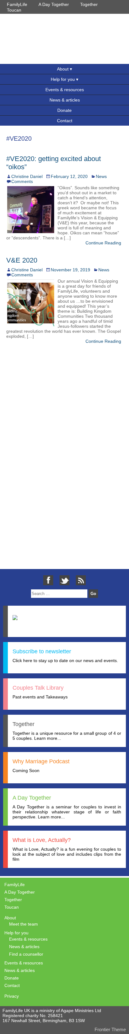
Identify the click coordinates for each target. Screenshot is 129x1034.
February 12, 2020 (69, 176)
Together (89, 4)
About (63, 68)
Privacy (11, 996)
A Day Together (54, 4)
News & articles (64, 99)
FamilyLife (17, 4)
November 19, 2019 (70, 269)
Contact (64, 120)
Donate (64, 110)
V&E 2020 (21, 260)
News (101, 176)
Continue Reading (103, 242)
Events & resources (64, 89)
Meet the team (23, 924)
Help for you (63, 79)
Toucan (14, 10)
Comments (22, 181)
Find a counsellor (26, 954)
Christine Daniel (27, 176)
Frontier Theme (110, 1029)
